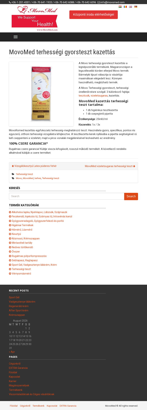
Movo (19, 178)
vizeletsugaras (99, 95)
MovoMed (28, 178)
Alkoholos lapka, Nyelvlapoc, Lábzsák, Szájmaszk (39, 212)
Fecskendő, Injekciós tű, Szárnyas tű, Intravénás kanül (42, 216)
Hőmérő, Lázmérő (22, 229)
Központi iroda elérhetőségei (93, 14)
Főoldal (13, 372)
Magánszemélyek (19, 385)
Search (131, 196)
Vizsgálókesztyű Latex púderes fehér (35, 166)
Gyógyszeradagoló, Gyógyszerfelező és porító (38, 221)
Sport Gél (14, 297)
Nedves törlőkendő (22, 247)
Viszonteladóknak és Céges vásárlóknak (31, 394)
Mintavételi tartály (22, 242)
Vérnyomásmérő (21, 273)
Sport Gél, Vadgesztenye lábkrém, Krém (34, 264)
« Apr (12, 351)
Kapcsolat (14, 376)
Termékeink (15, 390)
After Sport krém (18, 310)
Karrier (12, 381)
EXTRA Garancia (18, 367)
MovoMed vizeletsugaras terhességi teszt (109, 166)
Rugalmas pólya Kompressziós (29, 256)
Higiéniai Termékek (22, 225)
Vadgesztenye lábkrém (22, 301)
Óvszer (16, 251)
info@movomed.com (113, 2)
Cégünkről (14, 363)
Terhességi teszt (24, 174)
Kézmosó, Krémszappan (26, 238)
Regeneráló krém (19, 306)
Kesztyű (16, 234)
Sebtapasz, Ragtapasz (25, 260)
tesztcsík (84, 95)
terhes (38, 178)
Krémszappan (17, 314)
